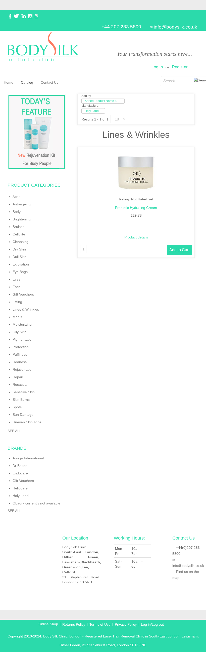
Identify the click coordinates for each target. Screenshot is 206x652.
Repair (18, 377)
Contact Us (49, 82)
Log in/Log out (152, 624)
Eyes (16, 279)
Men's (17, 317)
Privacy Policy (126, 624)
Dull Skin (19, 257)
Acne (17, 197)
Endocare (20, 473)
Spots (17, 407)
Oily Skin (19, 332)
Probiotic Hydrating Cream (136, 208)
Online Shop (48, 624)
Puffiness (20, 354)
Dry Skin (19, 249)
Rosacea (20, 384)
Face (17, 287)
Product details (136, 237)
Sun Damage (23, 415)
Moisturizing (22, 324)
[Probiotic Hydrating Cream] (136, 173)
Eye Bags (20, 272)
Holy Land (21, 496)
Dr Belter (20, 466)
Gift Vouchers (23, 294)
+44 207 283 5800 (121, 26)
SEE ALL (14, 431)
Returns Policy (73, 624)
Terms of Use (100, 624)
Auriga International (28, 458)
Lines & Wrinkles (26, 309)
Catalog (27, 82)
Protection (21, 347)
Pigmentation (23, 339)
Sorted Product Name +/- (101, 101)
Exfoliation (21, 264)
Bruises (18, 227)
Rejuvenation (23, 369)
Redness (20, 362)
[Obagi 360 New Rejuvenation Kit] (37, 132)
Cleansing (20, 242)
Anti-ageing (22, 204)
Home (8, 82)
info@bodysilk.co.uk (175, 27)
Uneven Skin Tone (27, 422)
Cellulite (19, 234)
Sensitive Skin (24, 392)
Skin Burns (21, 400)
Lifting (17, 302)
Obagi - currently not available (36, 503)
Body (17, 212)
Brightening (22, 219)
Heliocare (20, 488)
